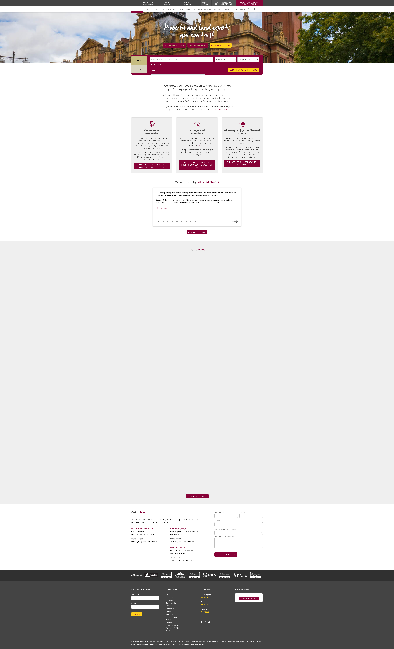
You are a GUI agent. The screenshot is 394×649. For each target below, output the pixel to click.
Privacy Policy (177, 641)
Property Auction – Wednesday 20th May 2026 (154, 369)
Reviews (169, 623)
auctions (200, 146)
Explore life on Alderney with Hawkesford (242, 163)
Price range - (156, 64)
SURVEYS (180, 9)
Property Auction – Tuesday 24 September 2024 (155, 475)
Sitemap (186, 644)
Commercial (171, 603)
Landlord (170, 609)
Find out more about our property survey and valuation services (197, 165)
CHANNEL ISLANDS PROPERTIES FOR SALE (223, 3)
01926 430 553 (148, 4)
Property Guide (172, 628)
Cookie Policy (177, 644)
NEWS (227, 9)
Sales (168, 595)
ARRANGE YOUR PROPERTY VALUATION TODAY (249, 3)
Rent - (153, 71)
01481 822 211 (188, 4)
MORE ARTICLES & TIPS (197, 496)
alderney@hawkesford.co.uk (182, 560)
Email (133, 603)
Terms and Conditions (163, 641)
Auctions (169, 611)
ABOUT (243, 9)
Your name (135, 595)
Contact (169, 631)
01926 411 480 (168, 4)
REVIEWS (235, 9)
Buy (139, 60)
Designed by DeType (197, 644)
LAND (200, 9)
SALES (164, 9)
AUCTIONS (217, 9)
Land (168, 606)
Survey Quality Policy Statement (160, 644)
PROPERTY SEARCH (153, 9)
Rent (139, 69)
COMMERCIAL (191, 9)
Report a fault (206, 3)
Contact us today (197, 232)
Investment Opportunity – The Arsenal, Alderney (155, 263)
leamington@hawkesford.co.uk (144, 542)
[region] (197, 207)
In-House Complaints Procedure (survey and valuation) (201, 641)
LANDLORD (207, 9)
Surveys (169, 600)
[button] (157, 221)
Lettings (169, 597)
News (168, 620)
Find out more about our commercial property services (152, 166)
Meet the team (172, 617)
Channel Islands (219, 109)
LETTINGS (171, 9)
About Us (170, 614)
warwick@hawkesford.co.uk (182, 542)
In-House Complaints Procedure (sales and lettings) (236, 641)
